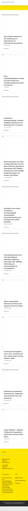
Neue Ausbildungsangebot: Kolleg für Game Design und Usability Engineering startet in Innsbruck (14, 80)
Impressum (17, 483)
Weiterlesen (6, 48)
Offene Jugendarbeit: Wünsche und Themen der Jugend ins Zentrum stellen (13, 304)
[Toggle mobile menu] (25, 2)
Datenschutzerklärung (20, 480)
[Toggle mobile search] (23, 2)
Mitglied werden (19, 477)
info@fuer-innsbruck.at (7, 468)
